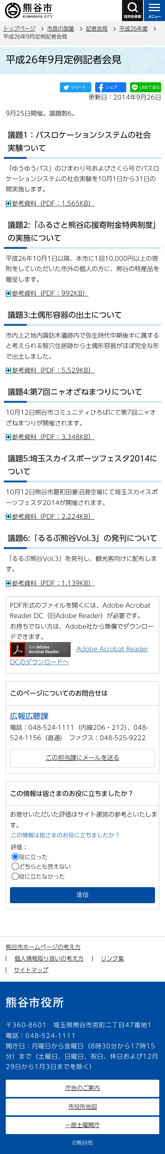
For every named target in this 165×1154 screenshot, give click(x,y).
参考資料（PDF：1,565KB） (53, 203)
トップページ (19, 28)
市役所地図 (82, 1107)
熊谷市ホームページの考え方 (43, 947)
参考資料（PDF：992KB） (50, 293)
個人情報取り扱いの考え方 (49, 958)
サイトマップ (31, 970)
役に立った (33, 857)
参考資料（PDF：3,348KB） (53, 437)
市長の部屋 (60, 28)
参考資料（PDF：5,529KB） (53, 370)
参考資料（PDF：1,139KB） (53, 583)
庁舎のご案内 (82, 1088)
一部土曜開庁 (82, 1125)
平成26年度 (133, 28)
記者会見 (96, 28)
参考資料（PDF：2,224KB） (53, 516)
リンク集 (112, 958)
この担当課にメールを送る (82, 758)
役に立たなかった (42, 876)
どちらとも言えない (45, 867)
